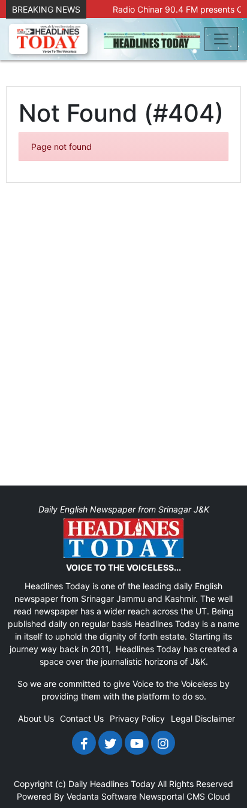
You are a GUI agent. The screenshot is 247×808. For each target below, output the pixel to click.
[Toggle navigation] (221, 39)
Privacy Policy (137, 718)
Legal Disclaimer (203, 718)
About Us (36, 718)
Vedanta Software (102, 796)
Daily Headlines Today (111, 784)
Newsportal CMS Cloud (184, 796)
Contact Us (82, 718)
